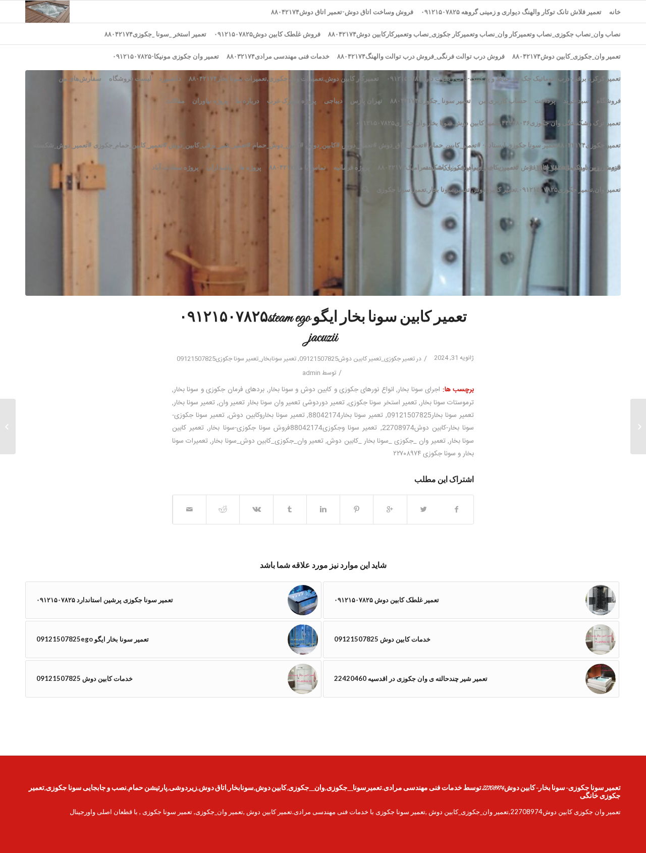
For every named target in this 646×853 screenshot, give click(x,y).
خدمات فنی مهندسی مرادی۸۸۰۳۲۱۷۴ (278, 56)
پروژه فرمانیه (352, 167)
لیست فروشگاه (130, 78)
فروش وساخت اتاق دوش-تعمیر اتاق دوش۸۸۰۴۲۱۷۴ (342, 12)
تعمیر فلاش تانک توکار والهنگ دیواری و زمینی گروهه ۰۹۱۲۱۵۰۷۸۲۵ (511, 12)
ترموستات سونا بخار (447, 402)
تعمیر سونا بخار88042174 (345, 415)
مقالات (175, 100)
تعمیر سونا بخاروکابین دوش (267, 415)
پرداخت (545, 100)
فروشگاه (609, 100)
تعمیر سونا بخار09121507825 (430, 415)
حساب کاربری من (502, 100)
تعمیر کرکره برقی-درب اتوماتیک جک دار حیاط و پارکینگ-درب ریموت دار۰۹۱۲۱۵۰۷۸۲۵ (504, 78)
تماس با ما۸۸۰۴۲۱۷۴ (297, 167)
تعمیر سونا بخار (194, 402)
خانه (615, 12)
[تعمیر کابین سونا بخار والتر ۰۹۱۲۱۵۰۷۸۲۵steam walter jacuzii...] (638, 426)
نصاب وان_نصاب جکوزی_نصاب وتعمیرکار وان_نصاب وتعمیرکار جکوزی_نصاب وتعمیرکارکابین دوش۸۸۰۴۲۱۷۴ (474, 34)
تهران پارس (366, 100)
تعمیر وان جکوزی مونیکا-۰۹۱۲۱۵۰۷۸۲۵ (166, 56)
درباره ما (247, 100)
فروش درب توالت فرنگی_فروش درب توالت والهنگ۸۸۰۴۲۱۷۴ (421, 56)
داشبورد (170, 78)
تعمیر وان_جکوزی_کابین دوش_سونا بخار (267, 441)
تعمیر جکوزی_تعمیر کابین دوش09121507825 (357, 359)
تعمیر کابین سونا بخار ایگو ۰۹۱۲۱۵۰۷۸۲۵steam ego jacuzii (323, 327)
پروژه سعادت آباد (175, 167)
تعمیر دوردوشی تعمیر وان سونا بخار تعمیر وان (282, 402)
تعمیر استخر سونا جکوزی (382, 402)
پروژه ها (250, 167)
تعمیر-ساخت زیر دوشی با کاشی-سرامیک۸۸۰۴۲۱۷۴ (448, 167)
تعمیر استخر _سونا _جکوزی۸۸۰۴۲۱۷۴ (155, 34)
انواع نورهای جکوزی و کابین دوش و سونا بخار (331, 389)
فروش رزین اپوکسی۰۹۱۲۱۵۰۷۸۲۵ (573, 167)
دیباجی (333, 100)
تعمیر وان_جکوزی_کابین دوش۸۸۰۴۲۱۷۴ (566, 56)
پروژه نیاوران (210, 100)
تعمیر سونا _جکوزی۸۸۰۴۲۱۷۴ (430, 100)
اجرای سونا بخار (419, 389)
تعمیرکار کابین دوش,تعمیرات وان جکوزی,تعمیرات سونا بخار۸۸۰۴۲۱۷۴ (284, 78)
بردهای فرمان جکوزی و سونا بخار (219, 389)
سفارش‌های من (80, 78)
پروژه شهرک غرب (291, 100)
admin (311, 373)
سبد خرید (576, 100)
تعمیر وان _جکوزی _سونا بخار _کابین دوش (386, 441)
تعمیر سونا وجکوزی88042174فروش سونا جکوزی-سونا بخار (292, 428)
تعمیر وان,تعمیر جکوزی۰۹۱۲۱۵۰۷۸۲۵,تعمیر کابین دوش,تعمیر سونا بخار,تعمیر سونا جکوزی (498, 189)
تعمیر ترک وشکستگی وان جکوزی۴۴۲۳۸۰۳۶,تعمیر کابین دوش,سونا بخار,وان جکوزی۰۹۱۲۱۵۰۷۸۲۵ (488, 123)
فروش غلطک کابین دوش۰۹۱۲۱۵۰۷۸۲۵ (267, 34)
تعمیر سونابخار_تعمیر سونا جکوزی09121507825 (236, 359)
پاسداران (219, 167)
